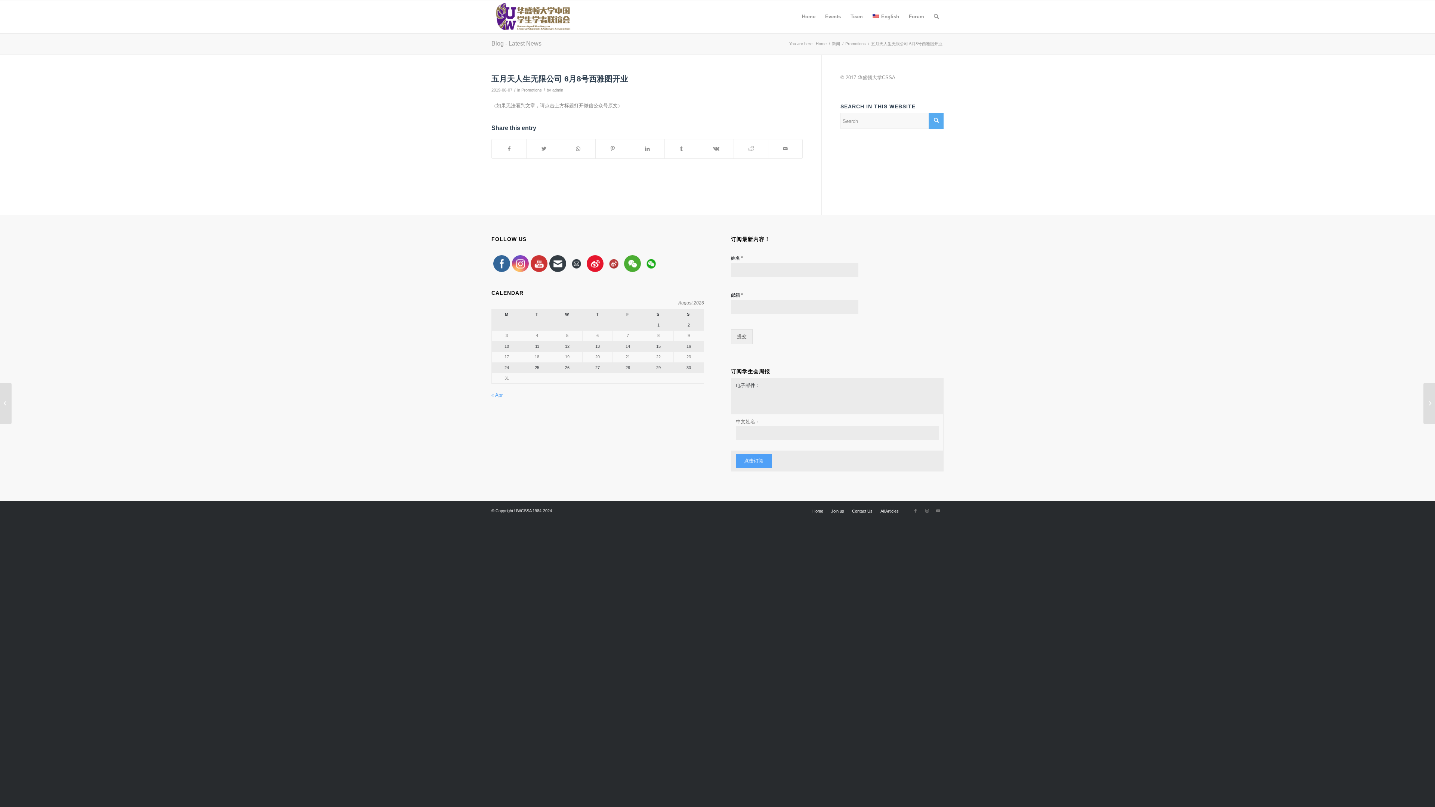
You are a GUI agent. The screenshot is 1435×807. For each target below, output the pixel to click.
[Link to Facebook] (915, 510)
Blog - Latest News (516, 43)
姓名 (737, 258)
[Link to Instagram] (926, 510)
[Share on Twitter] (544, 148)
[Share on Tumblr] (682, 148)
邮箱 (737, 295)
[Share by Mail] (785, 148)
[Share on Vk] (716, 148)
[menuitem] (808, 16)
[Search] (936, 16)
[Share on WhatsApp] (578, 148)
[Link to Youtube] (938, 510)
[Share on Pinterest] (613, 148)
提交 (742, 336)
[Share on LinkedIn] (647, 148)
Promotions (531, 90)
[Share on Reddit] (751, 148)
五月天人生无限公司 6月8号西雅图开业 (559, 78)
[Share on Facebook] (509, 148)
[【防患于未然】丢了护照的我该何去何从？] (6, 403)
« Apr (497, 395)
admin (557, 90)
